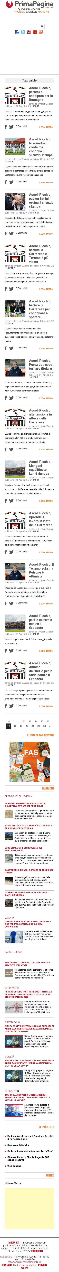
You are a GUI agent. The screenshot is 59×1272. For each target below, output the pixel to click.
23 (44, 725)
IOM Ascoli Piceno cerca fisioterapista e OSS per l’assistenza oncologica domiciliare (28, 924)
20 (27, 725)
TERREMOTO (12, 988)
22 (38, 725)
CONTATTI (7, 1265)
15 (42, 721)
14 (36, 721)
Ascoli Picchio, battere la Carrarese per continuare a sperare (40, 309)
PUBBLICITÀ (37, 1251)
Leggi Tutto (46, 127)
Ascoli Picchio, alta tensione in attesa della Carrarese (40, 416)
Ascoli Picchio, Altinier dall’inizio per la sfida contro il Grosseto (40, 671)
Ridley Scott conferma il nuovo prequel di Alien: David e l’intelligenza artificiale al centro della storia (29, 1029)
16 (48, 721)
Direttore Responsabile (25, 1265)
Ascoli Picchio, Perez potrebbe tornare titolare (40, 365)
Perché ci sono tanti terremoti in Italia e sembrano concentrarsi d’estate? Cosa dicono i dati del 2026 (28, 994)
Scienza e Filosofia (18, 1145)
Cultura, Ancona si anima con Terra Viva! (30, 1151)
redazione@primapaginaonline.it (24, 1262)
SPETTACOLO (12, 1022)
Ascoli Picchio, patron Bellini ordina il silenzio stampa (41, 200)
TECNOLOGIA (12, 1091)
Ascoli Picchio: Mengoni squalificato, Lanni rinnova (40, 468)
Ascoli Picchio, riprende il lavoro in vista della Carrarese (40, 519)
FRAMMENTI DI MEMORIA (18, 796)
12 (24, 721)
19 (21, 725)
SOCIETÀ (9, 1056)
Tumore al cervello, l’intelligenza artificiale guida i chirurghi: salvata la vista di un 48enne (27, 1097)
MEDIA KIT (14, 1242)
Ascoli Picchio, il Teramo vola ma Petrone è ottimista (41, 570)
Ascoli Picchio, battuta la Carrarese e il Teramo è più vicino (40, 254)
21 (32, 725)
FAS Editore (6, 1256)
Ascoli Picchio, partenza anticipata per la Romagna (41, 94)
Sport (35, 106)
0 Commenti (21, 126)
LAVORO (9, 917)
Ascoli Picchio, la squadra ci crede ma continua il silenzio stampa (41, 147)
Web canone (14, 1166)
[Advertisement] (29, 53)
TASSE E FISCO (13, 952)
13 (30, 721)
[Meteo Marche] (13, 1183)
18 (15, 725)
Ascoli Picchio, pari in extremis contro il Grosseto (40, 622)
